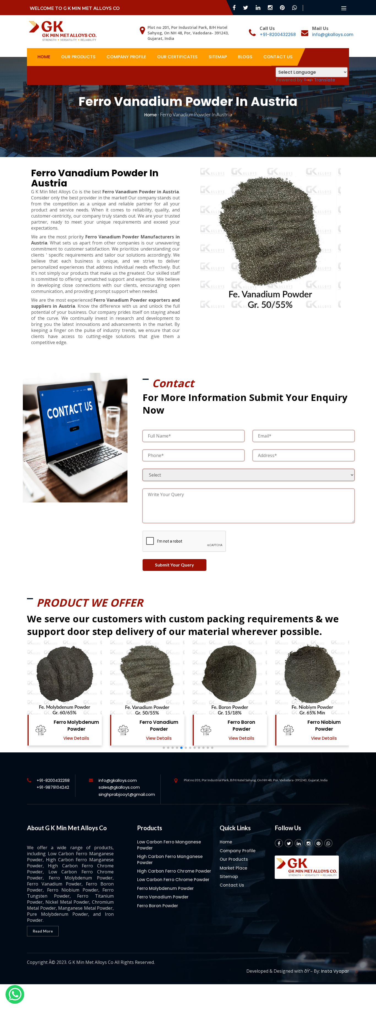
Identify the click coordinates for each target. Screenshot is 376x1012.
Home (43, 57)
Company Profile (126, 57)
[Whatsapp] (15, 994)
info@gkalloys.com (332, 34)
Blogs (245, 57)
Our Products (78, 57)
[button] (164, 748)
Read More (43, 931)
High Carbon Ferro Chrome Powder (174, 871)
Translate (324, 80)
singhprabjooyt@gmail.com (127, 794)
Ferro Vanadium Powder (158, 725)
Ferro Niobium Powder (323, 725)
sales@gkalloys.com (119, 787)
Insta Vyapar (335, 971)
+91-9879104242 (53, 787)
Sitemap (218, 57)
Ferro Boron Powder (241, 725)
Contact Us (278, 57)
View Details (76, 738)
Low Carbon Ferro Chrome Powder (173, 879)
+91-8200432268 (278, 34)
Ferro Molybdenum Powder (76, 725)
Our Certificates (177, 57)
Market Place (233, 868)
